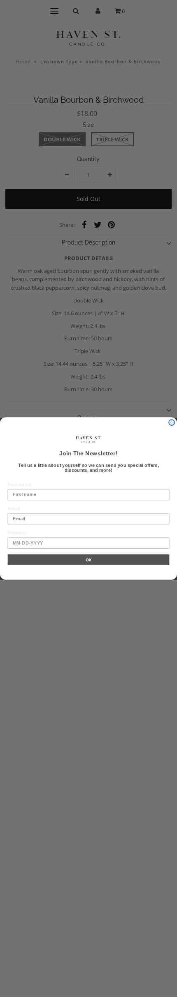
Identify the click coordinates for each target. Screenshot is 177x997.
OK (88, 560)
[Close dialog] (172, 422)
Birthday (17, 532)
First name (19, 484)
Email (14, 508)
